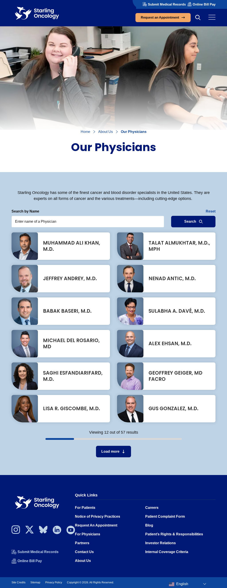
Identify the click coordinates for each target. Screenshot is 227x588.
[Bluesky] (43, 531)
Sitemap (35, 582)
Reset (210, 211)
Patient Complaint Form (165, 516)
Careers (152, 507)
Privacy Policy (53, 582)
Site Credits (18, 582)
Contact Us (84, 552)
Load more (110, 451)
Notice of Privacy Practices (97, 516)
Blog (149, 525)
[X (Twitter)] (29, 531)
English (181, 584)
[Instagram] (16, 531)
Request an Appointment (160, 17)
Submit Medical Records (167, 4)
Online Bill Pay (204, 4)
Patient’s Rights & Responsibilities (174, 534)
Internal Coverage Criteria (166, 552)
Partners (82, 543)
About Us (105, 132)
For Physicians (87, 534)
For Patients (85, 507)
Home (85, 132)
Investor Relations (160, 543)
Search (190, 221)
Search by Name (25, 211)
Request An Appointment (96, 525)
